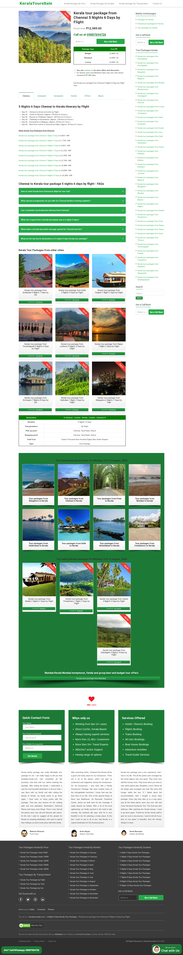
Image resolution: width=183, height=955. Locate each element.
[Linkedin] (43, 899)
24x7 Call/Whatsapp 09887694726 (21, 950)
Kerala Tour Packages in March (82, 861)
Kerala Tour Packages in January (83, 853)
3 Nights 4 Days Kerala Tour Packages (135, 861)
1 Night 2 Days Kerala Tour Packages (134, 853)
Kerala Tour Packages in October (83, 890)
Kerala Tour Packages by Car (31, 888)
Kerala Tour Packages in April (81, 865)
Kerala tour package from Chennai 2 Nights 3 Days (39, 141)
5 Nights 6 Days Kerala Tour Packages (135, 869)
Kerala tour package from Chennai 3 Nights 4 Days (39, 146)
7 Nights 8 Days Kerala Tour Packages (135, 877)
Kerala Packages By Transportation (133, 3)
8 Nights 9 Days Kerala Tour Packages (135, 881)
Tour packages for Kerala (147, 28)
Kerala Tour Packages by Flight (32, 880)
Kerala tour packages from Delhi (150, 117)
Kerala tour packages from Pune (150, 221)
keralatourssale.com (37, 917)
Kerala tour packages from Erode (150, 128)
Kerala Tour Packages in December (84, 898)
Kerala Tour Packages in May (81, 869)
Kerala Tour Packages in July (81, 877)
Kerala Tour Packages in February (83, 857)
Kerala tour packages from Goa (149, 132)
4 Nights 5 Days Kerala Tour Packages (135, 865)
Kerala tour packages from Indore (150, 147)
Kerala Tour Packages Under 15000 (34, 861)
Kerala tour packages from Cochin (150, 107)
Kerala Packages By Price (74, 3)
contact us (88, 70)
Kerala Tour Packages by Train (32, 884)
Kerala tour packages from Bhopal (150, 83)
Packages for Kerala (145, 20)
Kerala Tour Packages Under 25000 (34, 869)
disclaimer (59, 934)
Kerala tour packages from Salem (150, 229)
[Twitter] (28, 899)
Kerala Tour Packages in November (84, 894)
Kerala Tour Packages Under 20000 (34, 865)
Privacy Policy (39, 941)
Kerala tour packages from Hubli (150, 136)
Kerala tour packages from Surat (150, 233)
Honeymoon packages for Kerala (150, 24)
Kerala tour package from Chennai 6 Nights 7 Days (39, 151)
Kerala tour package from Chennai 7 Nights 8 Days (39, 160)
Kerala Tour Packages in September (84, 885)
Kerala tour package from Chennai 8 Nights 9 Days (39, 170)
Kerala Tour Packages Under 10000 (34, 857)
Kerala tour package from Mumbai (91, 678)
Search (139, 298)
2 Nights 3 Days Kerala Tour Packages (135, 857)
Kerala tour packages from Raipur (150, 225)
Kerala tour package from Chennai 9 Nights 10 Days (39, 175)
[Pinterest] (35, 899)
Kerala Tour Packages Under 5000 (34, 853)
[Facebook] (21, 899)
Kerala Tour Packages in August (82, 881)
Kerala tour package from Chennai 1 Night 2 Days (38, 136)
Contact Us (157, 3)
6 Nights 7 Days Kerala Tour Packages (135, 873)
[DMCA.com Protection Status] (31, 925)
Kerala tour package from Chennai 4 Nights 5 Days (39, 156)
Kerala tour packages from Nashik (150, 210)
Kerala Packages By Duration (102, 3)
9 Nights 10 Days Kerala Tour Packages (135, 885)
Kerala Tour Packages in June (82, 873)
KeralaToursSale (24, 941)
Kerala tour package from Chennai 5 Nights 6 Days (39, 165)
